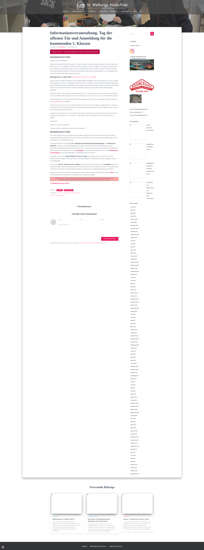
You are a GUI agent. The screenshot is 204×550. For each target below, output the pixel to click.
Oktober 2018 (134, 470)
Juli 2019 (133, 452)
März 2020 (133, 427)
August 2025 (134, 237)
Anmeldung (67, 192)
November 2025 (135, 228)
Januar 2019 (134, 467)
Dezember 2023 (134, 299)
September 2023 (135, 308)
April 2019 (133, 461)
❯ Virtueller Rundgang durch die (138, 56)
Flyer (111, 172)
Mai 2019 (133, 458)
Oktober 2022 (134, 342)
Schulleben (103, 11)
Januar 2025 (134, 259)
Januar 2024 (134, 296)
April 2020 (133, 424)
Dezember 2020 (134, 403)
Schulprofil (114, 11)
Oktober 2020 (134, 409)
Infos (135, 11)
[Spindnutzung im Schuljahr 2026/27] (66, 503)
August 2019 (134, 449)
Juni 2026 (133, 207)
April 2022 (133, 357)
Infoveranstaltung (74, 192)
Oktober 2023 (134, 305)
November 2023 (135, 302)
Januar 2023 (134, 332)
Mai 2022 (133, 354)
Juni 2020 (133, 418)
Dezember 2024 (134, 262)
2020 (58, 192)
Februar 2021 (134, 397)
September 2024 (135, 271)
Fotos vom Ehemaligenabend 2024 (138, 109)
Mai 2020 (133, 421)
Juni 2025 (133, 243)
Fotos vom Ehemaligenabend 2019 (138, 115)
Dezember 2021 (134, 366)
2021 (62, 192)
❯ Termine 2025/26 (135, 45)
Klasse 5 (52, 195)
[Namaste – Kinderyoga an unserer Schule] (137, 503)
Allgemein (59, 190)
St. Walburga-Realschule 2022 (138, 58)
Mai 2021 (133, 388)
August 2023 (134, 311)
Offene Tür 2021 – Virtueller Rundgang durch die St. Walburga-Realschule (75, 52)
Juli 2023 (133, 314)
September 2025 (135, 234)
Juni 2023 (133, 317)
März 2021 (133, 394)
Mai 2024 (133, 283)
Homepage (79, 150)
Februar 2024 (134, 293)
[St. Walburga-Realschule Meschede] (102, 5)
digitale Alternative (58, 101)
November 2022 (135, 339)
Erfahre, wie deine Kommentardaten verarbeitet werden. (92, 243)
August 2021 (134, 378)
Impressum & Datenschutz (98, 546)
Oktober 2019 (134, 443)
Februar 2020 (134, 431)
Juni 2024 (133, 280)
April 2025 (133, 250)
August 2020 (134, 415)
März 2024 (133, 289)
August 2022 (134, 348)
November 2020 (135, 406)
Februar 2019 (134, 464)
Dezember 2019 (134, 437)
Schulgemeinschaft (78, 11)
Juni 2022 (133, 351)
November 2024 (135, 265)
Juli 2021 (133, 381)
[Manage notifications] (3, 547)
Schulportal (125, 11)
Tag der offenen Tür (60, 195)
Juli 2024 (133, 277)
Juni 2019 (133, 455)
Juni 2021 (133, 385)
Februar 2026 (134, 219)
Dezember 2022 (134, 335)
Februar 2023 (134, 329)
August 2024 (134, 274)
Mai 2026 (133, 210)
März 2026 (133, 216)
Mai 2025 (133, 247)
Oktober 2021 (134, 372)
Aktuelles (65, 11)
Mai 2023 (133, 320)
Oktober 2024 (134, 268)
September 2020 (135, 412)
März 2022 (133, 360)
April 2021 (133, 391)
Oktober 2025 (134, 231)
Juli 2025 (133, 240)
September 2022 (135, 345)
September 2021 (135, 375)
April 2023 (133, 323)
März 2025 (133, 253)
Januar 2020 (134, 434)
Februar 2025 (134, 256)
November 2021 (135, 369)
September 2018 (135, 473)
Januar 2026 (134, 222)
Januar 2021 (134, 400)
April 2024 (133, 286)
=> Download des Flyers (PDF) (59, 183)
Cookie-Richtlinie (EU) (115, 546)
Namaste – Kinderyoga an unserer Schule (136, 519)
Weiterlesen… (56, 530)
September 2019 (135, 446)
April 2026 (133, 213)
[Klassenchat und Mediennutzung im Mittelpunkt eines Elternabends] (102, 503)
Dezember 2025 (134, 225)
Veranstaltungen (68, 190)
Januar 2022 (134, 363)
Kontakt (84, 546)
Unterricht (92, 11)
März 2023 (133, 326)
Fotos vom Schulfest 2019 (136, 112)
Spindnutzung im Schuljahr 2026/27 (63, 519)
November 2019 (135, 440)
